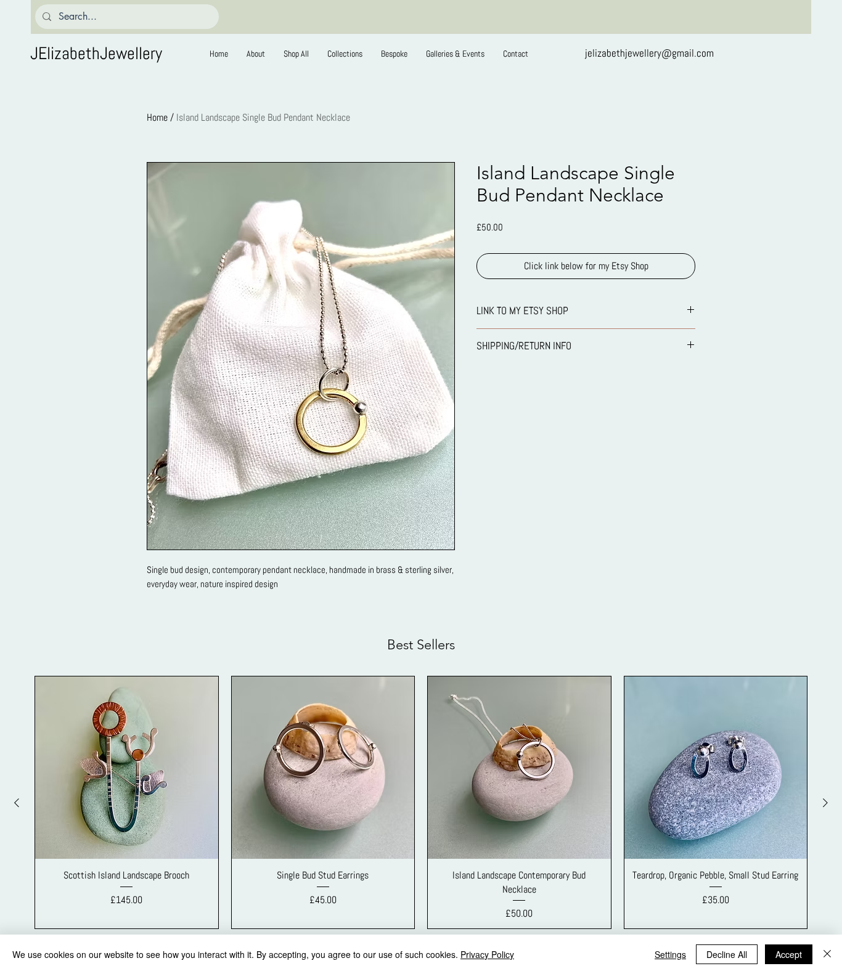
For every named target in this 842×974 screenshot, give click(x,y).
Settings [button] (670, 954)
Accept (788, 954)
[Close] (827, 954)
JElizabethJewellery (96, 53)
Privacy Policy (487, 954)
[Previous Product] (16, 802)
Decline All (726, 954)
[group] (421, 802)
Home (157, 117)
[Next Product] (825, 802)
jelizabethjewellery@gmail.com (649, 53)
